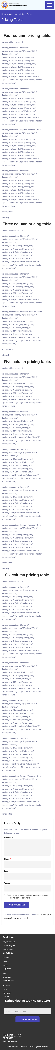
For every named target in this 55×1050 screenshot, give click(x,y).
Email (7, 871)
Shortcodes (13, 14)
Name (7, 859)
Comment (9, 837)
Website (8, 883)
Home (4, 14)
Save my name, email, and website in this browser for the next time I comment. (28, 896)
